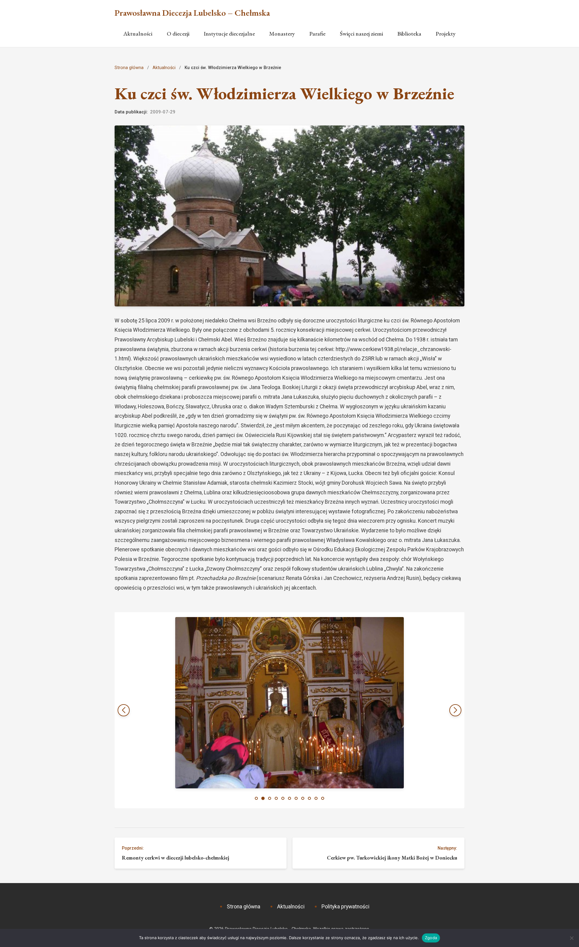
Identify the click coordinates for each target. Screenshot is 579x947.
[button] (455, 710)
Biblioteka (409, 33)
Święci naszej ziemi (361, 33)
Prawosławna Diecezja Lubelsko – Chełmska (192, 12)
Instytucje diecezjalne (229, 33)
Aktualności (137, 33)
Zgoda (431, 937)
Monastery (282, 33)
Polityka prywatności (345, 907)
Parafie (317, 33)
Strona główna (129, 67)
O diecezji (178, 33)
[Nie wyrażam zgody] (571, 938)
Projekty (446, 33)
